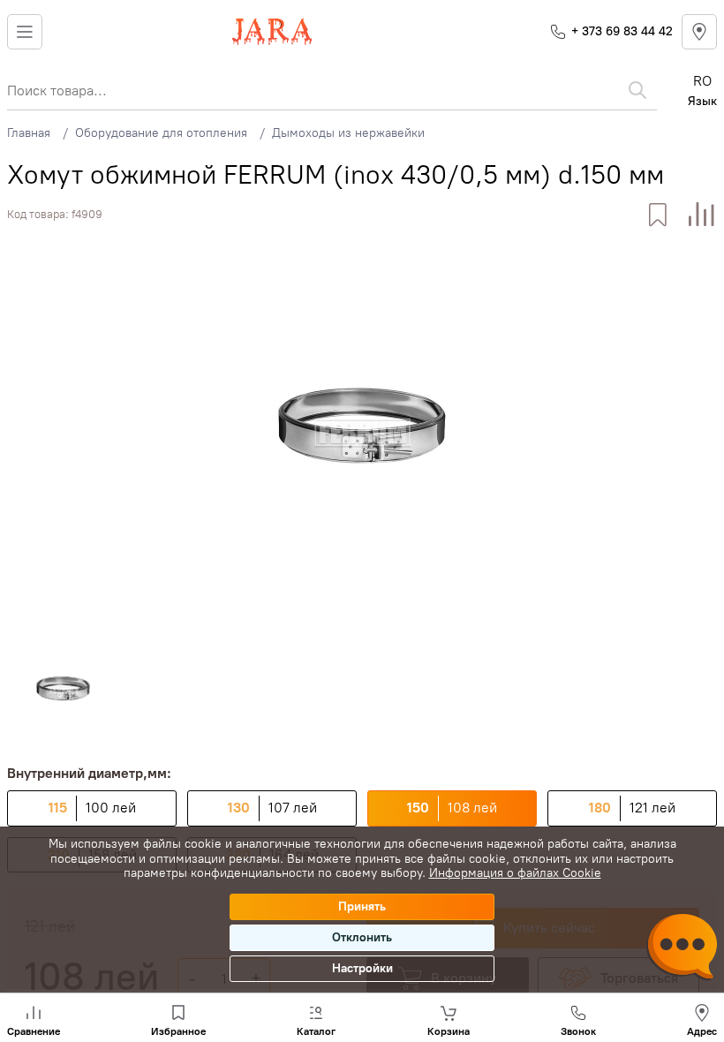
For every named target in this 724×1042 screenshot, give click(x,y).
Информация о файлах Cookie (515, 872)
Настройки (362, 968)
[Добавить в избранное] (657, 215)
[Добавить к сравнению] (701, 215)
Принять (362, 906)
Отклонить (362, 937)
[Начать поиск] (637, 90)
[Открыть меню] (24, 31)
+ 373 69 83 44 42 (622, 31)
